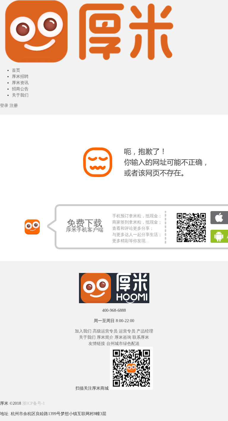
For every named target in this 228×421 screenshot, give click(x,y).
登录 (4, 105)
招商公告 (20, 89)
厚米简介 (105, 337)
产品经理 (145, 331)
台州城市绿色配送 (123, 343)
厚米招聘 (20, 76)
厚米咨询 (123, 337)
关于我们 (20, 95)
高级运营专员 (105, 331)
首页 (16, 70)
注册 (14, 105)
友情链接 (96, 343)
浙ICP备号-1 (33, 403)
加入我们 (83, 331)
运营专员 (127, 331)
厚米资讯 (20, 83)
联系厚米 (140, 337)
